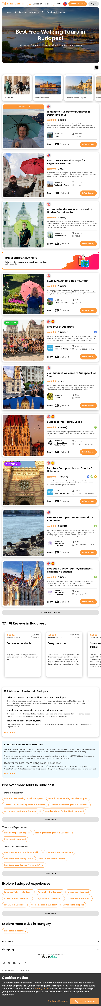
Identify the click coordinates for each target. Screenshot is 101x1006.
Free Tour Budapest (62, 349)
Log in (93, 4)
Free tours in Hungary (29, 12)
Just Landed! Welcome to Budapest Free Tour (71, 375)
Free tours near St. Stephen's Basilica (22, 852)
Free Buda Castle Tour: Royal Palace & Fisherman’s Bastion (70, 570)
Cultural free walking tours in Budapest (69, 804)
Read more (9, 732)
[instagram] (3, 963)
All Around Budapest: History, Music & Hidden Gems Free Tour (69, 211)
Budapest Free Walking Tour (60, 444)
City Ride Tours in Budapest (49, 898)
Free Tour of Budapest (60, 326)
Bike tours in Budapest (15, 839)
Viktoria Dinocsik (61, 302)
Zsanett (57, 398)
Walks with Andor (61, 185)
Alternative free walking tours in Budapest (24, 804)
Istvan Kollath (60, 236)
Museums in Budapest (78, 892)
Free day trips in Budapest (17, 832)
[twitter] (19, 963)
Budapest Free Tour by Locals (64, 421)
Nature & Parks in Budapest (44, 905)
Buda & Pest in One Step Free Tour (67, 281)
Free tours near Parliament (52, 858)
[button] (17, 87)
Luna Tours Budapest (59, 545)
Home (9, 12)
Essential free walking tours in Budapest (23, 798)
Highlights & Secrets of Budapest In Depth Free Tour (68, 113)
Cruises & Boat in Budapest (17, 898)
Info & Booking (88, 144)
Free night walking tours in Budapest (52, 832)
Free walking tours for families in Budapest (63, 811)
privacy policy (41, 988)
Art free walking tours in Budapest (20, 811)
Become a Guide (78, 4)
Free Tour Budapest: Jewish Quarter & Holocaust (70, 470)
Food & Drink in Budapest (50, 892)
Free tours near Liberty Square (19, 858)
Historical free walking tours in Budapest (68, 798)
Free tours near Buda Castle (59, 852)
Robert (57, 136)
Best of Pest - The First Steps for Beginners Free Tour (66, 162)
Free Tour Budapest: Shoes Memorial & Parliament (70, 519)
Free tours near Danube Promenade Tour (24, 865)
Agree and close (85, 1001)
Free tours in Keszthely (15, 930)
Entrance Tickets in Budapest (18, 892)
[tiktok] (24, 963)
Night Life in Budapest (14, 905)
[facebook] (9, 963)
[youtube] (14, 963)
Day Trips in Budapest (73, 905)
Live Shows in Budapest (79, 898)
